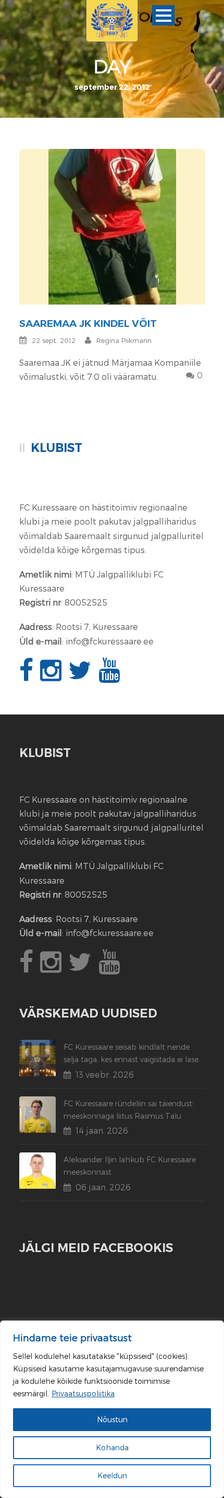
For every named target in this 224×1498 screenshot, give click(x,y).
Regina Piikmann (124, 340)
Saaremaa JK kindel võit (88, 323)
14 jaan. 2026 (102, 1130)
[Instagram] (52, 676)
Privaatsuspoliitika (83, 1393)
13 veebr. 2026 (105, 1074)
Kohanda (112, 1447)
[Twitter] (81, 676)
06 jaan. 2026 (103, 1187)
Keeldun (112, 1475)
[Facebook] (27, 676)
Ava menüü (163, 15)
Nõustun (112, 1419)
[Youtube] (110, 676)
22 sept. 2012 (54, 340)
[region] (112, 1409)
